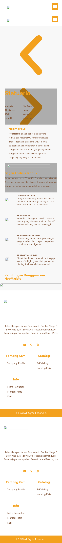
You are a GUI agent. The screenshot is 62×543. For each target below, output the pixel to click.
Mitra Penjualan (15, 387)
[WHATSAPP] (31, 344)
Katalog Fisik (44, 368)
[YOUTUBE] (24, 344)
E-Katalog (42, 363)
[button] (55, 6)
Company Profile (16, 363)
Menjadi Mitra (14, 391)
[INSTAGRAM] (37, 344)
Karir (9, 396)
